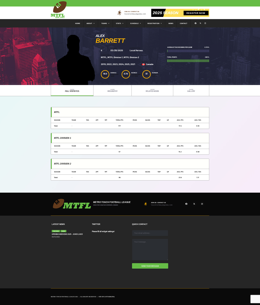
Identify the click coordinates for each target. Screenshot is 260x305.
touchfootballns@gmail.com (135, 14)
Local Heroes (136, 50)
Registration (153, 23)
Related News (152, 90)
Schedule (134, 23)
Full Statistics (72, 90)
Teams (104, 23)
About (89, 23)
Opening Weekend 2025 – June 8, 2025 (67, 234)
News (170, 23)
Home (77, 23)
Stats (118, 23)
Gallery (191, 90)
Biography (113, 90)
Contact (183, 23)
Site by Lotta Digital (107, 296)
